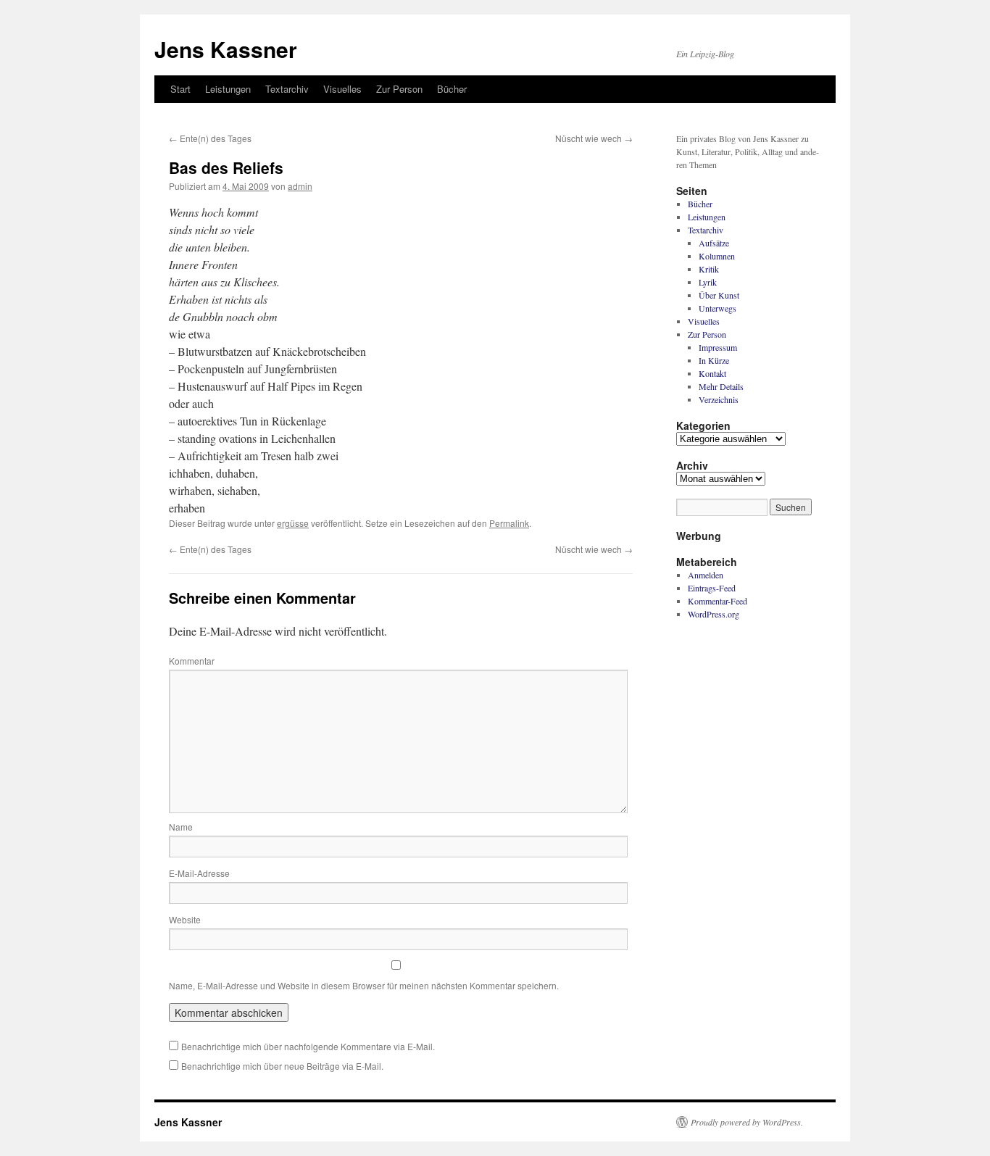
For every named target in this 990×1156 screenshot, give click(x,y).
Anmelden (705, 575)
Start (180, 89)
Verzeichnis (719, 399)
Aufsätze (714, 243)
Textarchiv (287, 89)
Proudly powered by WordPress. (747, 1122)
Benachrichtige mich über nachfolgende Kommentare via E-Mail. (308, 1046)
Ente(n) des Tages (210, 138)
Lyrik (708, 282)
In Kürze (714, 360)
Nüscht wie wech (594, 138)
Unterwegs (717, 308)
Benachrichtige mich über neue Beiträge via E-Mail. (282, 1066)
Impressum (718, 347)
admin (300, 186)
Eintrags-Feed (712, 588)
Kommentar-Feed (717, 601)
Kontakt (712, 373)
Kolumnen (717, 256)
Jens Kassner (225, 49)
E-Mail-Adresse (199, 873)
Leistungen (228, 89)
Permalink (509, 523)
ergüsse (293, 523)
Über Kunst (719, 295)
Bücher (452, 89)
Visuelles (342, 89)
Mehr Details (721, 386)
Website (185, 919)
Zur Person (399, 89)
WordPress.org (713, 614)
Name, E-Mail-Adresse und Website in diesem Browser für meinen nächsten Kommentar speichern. (364, 985)
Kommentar (192, 660)
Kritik (709, 269)
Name (181, 826)
